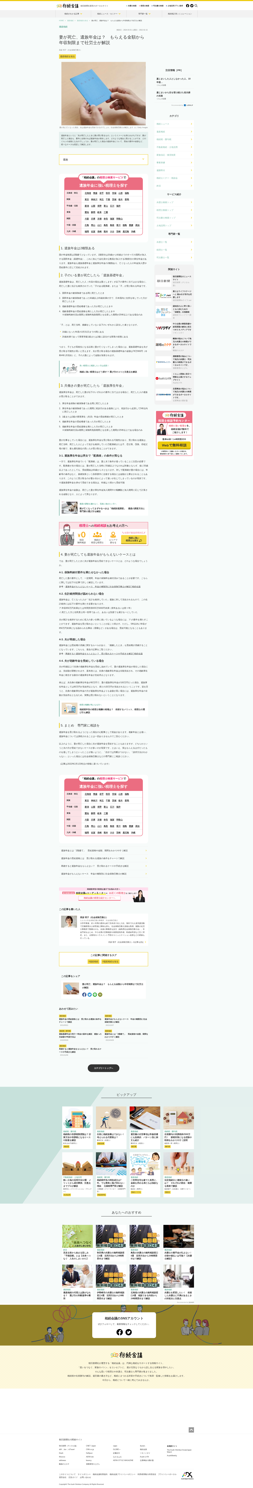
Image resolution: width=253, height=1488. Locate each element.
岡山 (93, 225)
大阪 (87, 219)
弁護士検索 (132, 6)
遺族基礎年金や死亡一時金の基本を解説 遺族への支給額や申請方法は (80, 1035)
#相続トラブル (136, 1192)
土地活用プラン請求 (175, 6)
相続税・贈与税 (65, 1031)
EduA (61, 1453)
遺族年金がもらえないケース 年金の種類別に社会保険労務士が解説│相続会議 (102, 587)
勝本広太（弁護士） (104, 1140)
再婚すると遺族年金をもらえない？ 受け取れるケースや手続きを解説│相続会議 (104, 654)
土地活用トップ (164, 225)
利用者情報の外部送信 (147, 1474)
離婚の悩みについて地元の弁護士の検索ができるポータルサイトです (182, 342)
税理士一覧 (162, 250)
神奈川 (94, 199)
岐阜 (99, 212)
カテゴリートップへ (103, 1068)
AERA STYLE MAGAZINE (123, 1460)
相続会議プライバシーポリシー (122, 1474)
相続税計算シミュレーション (180, 14)
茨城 (114, 199)
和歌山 (119, 219)
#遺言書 (133, 1146)
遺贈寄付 (161, 170)
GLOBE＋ (117, 1449)
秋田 (108, 193)
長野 (99, 206)
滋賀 (112, 219)
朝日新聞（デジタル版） (68, 1446)
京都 (99, 219)
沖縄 (133, 231)
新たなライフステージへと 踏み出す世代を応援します (182, 294)
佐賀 (93, 231)
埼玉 (101, 199)
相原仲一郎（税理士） (172, 1143)
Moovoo (62, 1457)
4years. (143, 1446)
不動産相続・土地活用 (167, 147)
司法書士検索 (158, 6)
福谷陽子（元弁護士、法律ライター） (177, 1189)
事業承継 (161, 162)
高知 (137, 225)
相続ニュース (163, 124)
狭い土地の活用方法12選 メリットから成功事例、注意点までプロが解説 (77, 1183)
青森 (95, 193)
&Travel (71, 1449)
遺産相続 (63, 27)
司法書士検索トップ (166, 218)
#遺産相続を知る (110, 961)
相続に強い (132, 539)
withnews (62, 1460)
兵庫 (93, 219)
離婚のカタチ (64, 1464)
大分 (112, 231)
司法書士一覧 (163, 257)
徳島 (125, 225)
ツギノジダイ (145, 1453)
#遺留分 (167, 1192)
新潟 (87, 206)
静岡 (93, 212)
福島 (127, 193)
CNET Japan (91, 1446)
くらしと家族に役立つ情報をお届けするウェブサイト (182, 377)
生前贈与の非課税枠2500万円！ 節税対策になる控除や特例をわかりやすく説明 (178, 1137)
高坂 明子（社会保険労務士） (70, 50)
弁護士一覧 (162, 242)
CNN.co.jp (90, 1449)
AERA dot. (90, 1457)
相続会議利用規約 (100, 1474)
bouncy (89, 1460)
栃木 (120, 199)
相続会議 (143, 1449)
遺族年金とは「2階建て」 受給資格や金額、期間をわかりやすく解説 (94, 850)
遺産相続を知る (67, 56)
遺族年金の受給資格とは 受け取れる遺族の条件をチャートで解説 (92, 858)
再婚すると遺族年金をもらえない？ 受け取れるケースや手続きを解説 (95, 866)
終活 (159, 186)
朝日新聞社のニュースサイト (182, 277)
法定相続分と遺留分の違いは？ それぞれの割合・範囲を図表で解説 (178, 1183)
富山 (106, 206)
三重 (106, 212)
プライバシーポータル (167, 1474)
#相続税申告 (102, 1195)
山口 (99, 225)
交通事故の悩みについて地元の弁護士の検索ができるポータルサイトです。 (182, 393)
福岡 (87, 231)
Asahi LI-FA (144, 1457)
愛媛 (131, 225)
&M (60, 1449)
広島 (87, 225)
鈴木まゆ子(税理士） (70, 1143)
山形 (120, 193)
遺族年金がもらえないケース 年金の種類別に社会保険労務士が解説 (93, 874)
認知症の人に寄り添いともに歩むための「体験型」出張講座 (182, 309)
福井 (118, 206)
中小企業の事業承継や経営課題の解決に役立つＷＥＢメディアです (182, 327)
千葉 (108, 199)
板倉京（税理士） (137, 1189)
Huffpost (89, 1453)
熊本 (106, 231)
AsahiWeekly (172, 1456)
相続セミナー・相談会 (167, 178)
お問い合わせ (85, 1477)
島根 (112, 225)
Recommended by (177, 105)
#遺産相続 (93, 961)
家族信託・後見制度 (166, 155)
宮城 (114, 193)
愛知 (87, 212)
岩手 (101, 193)
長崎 (99, 231)
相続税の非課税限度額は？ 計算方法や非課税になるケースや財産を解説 (77, 1137)
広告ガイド (73, 1477)
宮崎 (118, 231)
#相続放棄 (101, 1143)
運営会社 (62, 1477)
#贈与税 (167, 1146)
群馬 (127, 199)
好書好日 (116, 1453)
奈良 (106, 219)
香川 (118, 225)
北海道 (88, 193)
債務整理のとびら (93, 1464)
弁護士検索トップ (165, 202)
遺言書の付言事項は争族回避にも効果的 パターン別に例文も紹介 (144, 1137)
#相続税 (66, 1146)
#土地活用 (67, 1195)
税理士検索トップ (165, 210)
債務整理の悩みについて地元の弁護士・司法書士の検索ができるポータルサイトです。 (182, 360)
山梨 (93, 206)
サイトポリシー (84, 1474)
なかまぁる (117, 1457)
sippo (115, 1446)
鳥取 (106, 225)
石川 (112, 206)
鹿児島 (126, 231)
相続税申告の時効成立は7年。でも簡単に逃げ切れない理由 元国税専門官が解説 (110, 1183)
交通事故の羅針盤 (147, 1460)
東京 (87, 199)
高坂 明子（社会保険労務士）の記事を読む (126, 942)
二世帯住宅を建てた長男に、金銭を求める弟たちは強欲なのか (144, 1183)
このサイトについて (67, 1474)
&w (65, 1449)
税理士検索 (145, 6)
